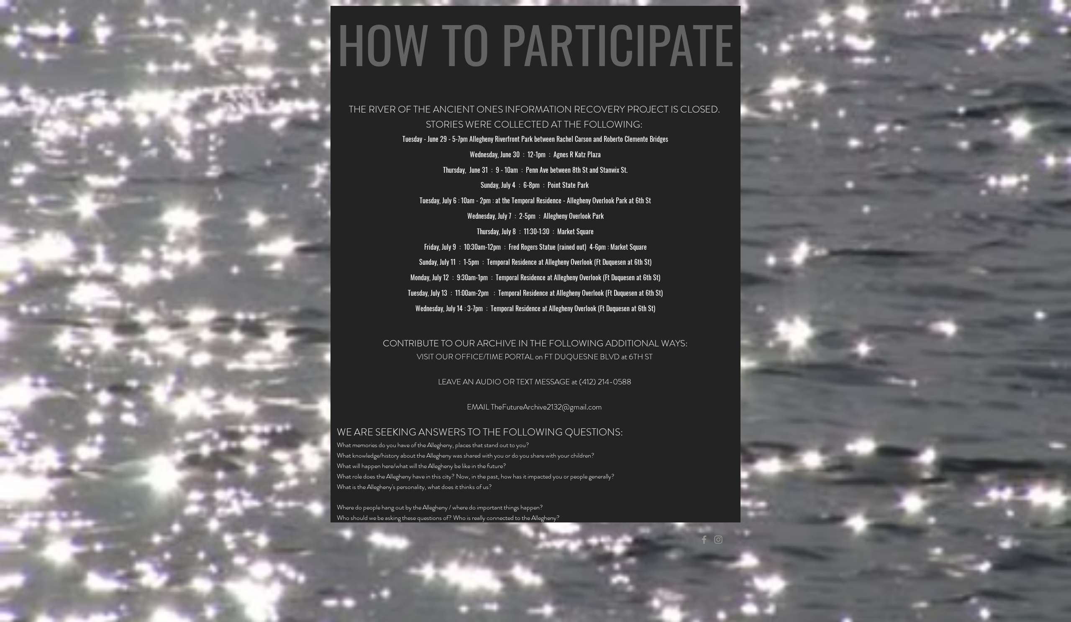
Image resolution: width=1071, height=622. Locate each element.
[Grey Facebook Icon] (704, 539)
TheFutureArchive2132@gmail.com (546, 406)
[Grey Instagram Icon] (718, 539)
